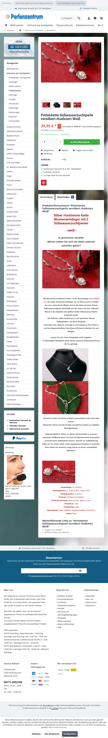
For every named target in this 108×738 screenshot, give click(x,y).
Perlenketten (14, 90)
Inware (10, 203)
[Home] (6, 25)
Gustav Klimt (12, 212)
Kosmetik (11, 144)
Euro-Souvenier (13, 350)
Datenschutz (91, 602)
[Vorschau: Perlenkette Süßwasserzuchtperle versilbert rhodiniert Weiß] (46, 104)
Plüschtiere (12, 328)
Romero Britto (13, 234)
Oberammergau (14, 404)
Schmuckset (13, 121)
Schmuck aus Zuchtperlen (18, 73)
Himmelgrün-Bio (14, 355)
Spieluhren (11, 194)
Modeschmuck (13, 135)
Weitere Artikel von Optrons (56, 532)
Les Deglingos (13, 283)
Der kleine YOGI (14, 225)
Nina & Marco (13, 305)
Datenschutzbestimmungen (42, 576)
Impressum (90, 605)
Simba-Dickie (12, 359)
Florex (9, 185)
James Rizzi (12, 216)
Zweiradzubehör (14, 220)
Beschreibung (46, 197)
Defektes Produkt (65, 596)
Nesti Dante (12, 364)
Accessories (12, 390)
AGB (59, 627)
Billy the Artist (13, 256)
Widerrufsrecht (64, 621)
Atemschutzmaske (15, 189)
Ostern (10, 171)
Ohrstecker (13, 103)
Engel (9, 176)
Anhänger (13, 82)
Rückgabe (62, 618)
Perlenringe (13, 112)
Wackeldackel (13, 337)
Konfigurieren (70, 734)
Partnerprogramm (65, 599)
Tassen (10, 229)
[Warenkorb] (101, 18)
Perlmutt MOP (13, 382)
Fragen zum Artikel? (84, 150)
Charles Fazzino (14, 247)
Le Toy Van (11, 368)
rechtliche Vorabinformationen (66, 604)
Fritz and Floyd (13, 162)
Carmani (10, 323)
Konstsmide (12, 319)
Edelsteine (11, 140)
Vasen (9, 261)
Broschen (12, 116)
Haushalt (11, 288)
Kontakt (61, 608)
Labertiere (11, 265)
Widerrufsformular (66, 624)
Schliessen (11, 399)
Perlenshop (6, 3)
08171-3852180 (13, 682)
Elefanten (11, 252)
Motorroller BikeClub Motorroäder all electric (34, 3)
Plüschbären (12, 346)
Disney (10, 158)
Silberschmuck (13, 373)
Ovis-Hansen (12, 270)
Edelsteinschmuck (15, 131)
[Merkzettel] (95, 18)
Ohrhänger (13, 108)
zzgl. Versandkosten (56, 130)
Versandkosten (48, 705)
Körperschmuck (14, 127)
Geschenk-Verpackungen (18, 395)
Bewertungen (65, 197)
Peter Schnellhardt (15, 243)
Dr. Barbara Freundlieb (17, 167)
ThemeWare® (80, 708)
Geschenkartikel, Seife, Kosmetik (70, 3)
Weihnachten (12, 68)
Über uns (89, 599)
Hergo (9, 341)
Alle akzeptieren (52, 734)
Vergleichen (48, 150)
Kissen (10, 207)
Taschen (10, 297)
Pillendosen (12, 301)
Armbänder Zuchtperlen (19, 77)
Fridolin (10, 198)
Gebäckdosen (13, 310)
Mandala (10, 314)
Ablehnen (36, 734)
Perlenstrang (12, 377)
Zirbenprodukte (14, 180)
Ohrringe (12, 95)
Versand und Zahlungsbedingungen (68, 613)
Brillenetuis (12, 274)
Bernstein (11, 386)
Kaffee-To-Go (12, 292)
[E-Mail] (43, 182)
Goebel (10, 149)
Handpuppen (12, 332)
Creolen (12, 99)
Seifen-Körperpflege (15, 153)
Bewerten (48, 153)
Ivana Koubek (13, 238)
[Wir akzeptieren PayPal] (19, 438)
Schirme (10, 279)
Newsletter (90, 596)
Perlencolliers (14, 86)
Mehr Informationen (58, 727)
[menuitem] (101, 18)
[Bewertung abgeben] (71, 122)
